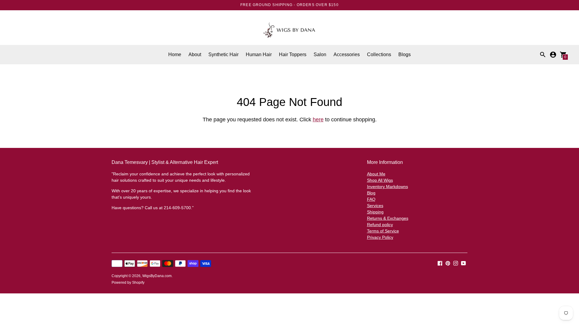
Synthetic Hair (223, 54)
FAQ (371, 199)
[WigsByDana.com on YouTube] (463, 262)
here (318, 120)
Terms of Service (383, 231)
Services (375, 205)
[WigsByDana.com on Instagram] (455, 262)
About (194, 54)
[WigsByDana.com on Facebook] (440, 262)
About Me (376, 173)
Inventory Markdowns (387, 186)
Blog (371, 192)
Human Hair (259, 54)
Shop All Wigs (380, 180)
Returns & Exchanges (387, 218)
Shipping (375, 211)
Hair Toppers (292, 54)
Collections (379, 54)
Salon (320, 54)
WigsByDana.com (157, 276)
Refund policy (380, 224)
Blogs (404, 54)
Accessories (347, 54)
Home (174, 54)
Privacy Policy (380, 237)
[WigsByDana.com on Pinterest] (447, 262)
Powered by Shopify (128, 282)
